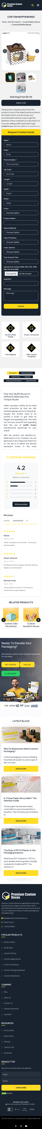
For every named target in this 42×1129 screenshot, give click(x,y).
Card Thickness (10, 238)
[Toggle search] (32, 5)
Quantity (8, 279)
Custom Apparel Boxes (12, 959)
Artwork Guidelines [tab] (27, 373)
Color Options (9, 247)
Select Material (10, 228)
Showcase (8, 1053)
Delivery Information (11, 1009)
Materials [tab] (27, 377)
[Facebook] (16, 1126)
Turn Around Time (11, 257)
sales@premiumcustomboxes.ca (15, 918)
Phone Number (10, 160)
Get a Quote (10, 664)
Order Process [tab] (16, 377)
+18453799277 (8, 922)
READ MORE (21, 768)
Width (7, 199)
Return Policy (9, 1036)
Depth (7, 189)
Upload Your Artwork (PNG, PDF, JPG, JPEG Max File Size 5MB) (20, 268)
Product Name (10, 218)
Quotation (8, 1014)
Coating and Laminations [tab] (13, 380)
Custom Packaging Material (14, 970)
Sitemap (7, 1042)
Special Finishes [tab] (31, 380)
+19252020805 (9, 926)
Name (6, 140)
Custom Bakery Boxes (31, 22)
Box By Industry (14, 22)
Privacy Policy (9, 1030)
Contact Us (8, 1003)
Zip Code (8, 169)
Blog (5, 992)
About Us (7, 998)
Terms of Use (9, 1047)
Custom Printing (10, 953)
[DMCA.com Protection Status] (7, 1093)
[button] (10, 77)
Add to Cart (21, 103)
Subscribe (21, 1087)
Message (7, 289)
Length (7, 179)
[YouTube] (26, 1126)
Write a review (21, 504)
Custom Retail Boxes (11, 976)
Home (4, 22)
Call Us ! (27, 664)
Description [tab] (13, 373)
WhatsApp (11, 673)
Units (6, 208)
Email (6, 150)
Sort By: (7, 521)
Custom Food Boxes (11, 965)
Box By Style (8, 948)
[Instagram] (21, 1126)
